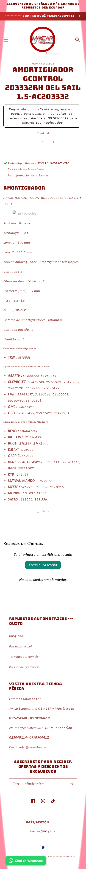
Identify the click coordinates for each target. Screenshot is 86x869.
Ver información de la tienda (28, 175)
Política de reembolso (24, 667)
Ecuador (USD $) (40, 831)
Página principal (20, 646)
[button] (6, 40)
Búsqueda (16, 636)
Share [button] (46, 511)
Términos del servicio (24, 657)
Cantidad (43, 133)
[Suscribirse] (72, 784)
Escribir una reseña (43, 565)
